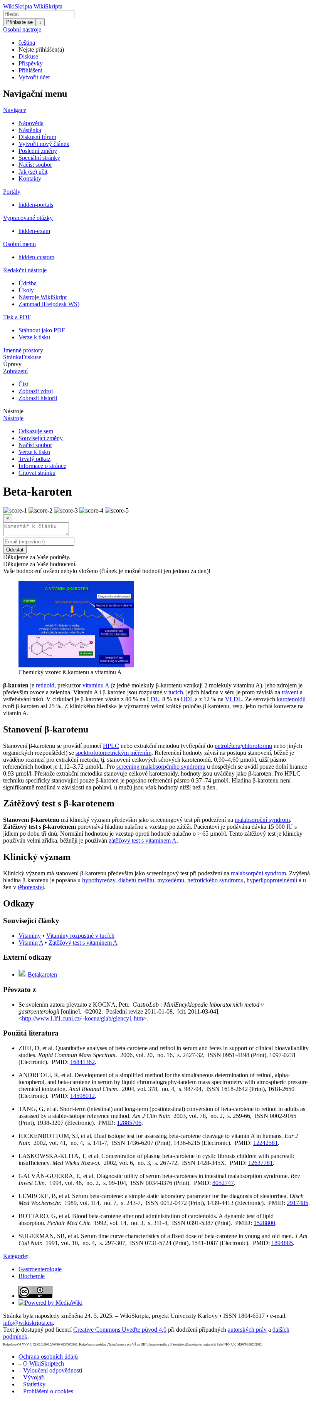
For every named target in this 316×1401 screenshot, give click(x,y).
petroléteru (227, 745)
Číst (23, 384)
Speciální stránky (39, 157)
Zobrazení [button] (15, 371)
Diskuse (28, 56)
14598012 (82, 1096)
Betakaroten (42, 974)
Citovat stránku (36, 472)
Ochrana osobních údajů (48, 1356)
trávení (290, 692)
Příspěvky (30, 63)
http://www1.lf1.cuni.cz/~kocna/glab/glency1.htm (82, 1018)
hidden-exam (34, 231)
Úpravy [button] (12, 364)
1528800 (264, 1223)
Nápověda (31, 123)
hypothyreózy (98, 880)
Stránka (12, 357)
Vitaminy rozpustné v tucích (80, 935)
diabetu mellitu (136, 880)
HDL (187, 699)
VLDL (233, 699)
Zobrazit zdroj (35, 391)
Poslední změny (37, 150)
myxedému (170, 880)
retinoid (45, 685)
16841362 (82, 1062)
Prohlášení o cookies (48, 1391)
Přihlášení (30, 70)
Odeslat (15, 550)
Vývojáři (34, 1377)
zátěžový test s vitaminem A (142, 840)
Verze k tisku (34, 337)
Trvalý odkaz (34, 459)
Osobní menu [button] (19, 244)
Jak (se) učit (32, 171)
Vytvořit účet (34, 77)
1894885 (282, 1243)
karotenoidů (291, 699)
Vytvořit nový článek (43, 144)
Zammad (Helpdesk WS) (48, 304)
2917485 (297, 1203)
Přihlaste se (19, 22)
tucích (175, 692)
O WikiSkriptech (43, 1363)
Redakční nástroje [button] (25, 270)
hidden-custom (36, 257)
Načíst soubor (35, 164)
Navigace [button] (14, 110)
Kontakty (29, 178)
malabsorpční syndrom (262, 819)
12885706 (129, 1122)
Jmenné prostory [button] (23, 350)
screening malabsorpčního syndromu (160, 766)
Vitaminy (29, 935)
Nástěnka (29, 130)
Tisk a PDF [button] (17, 317)
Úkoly (26, 290)
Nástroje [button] (13, 411)
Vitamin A (30, 942)
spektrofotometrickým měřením (113, 752)
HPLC (111, 745)
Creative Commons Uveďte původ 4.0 (119, 1329)
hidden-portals (35, 204)
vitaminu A (95, 685)
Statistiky (34, 1384)
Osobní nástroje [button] (22, 29)
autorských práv (247, 1329)
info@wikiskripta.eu (28, 1322)
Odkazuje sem (35, 431)
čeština (26, 42)
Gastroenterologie (40, 1269)
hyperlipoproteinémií (272, 880)
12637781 (260, 1163)
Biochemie (31, 1276)
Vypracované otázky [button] (28, 218)
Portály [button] (11, 191)
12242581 (265, 1143)
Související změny (40, 438)
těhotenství (31, 887)
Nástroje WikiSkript (42, 297)
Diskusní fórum (37, 137)
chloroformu (257, 745)
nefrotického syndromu (215, 880)
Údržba (27, 283)
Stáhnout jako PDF (41, 330)
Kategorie (15, 1256)
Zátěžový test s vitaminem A (83, 942)
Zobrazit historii (37, 398)
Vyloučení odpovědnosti (52, 1370)
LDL (153, 699)
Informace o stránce (42, 466)
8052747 (223, 1183)
